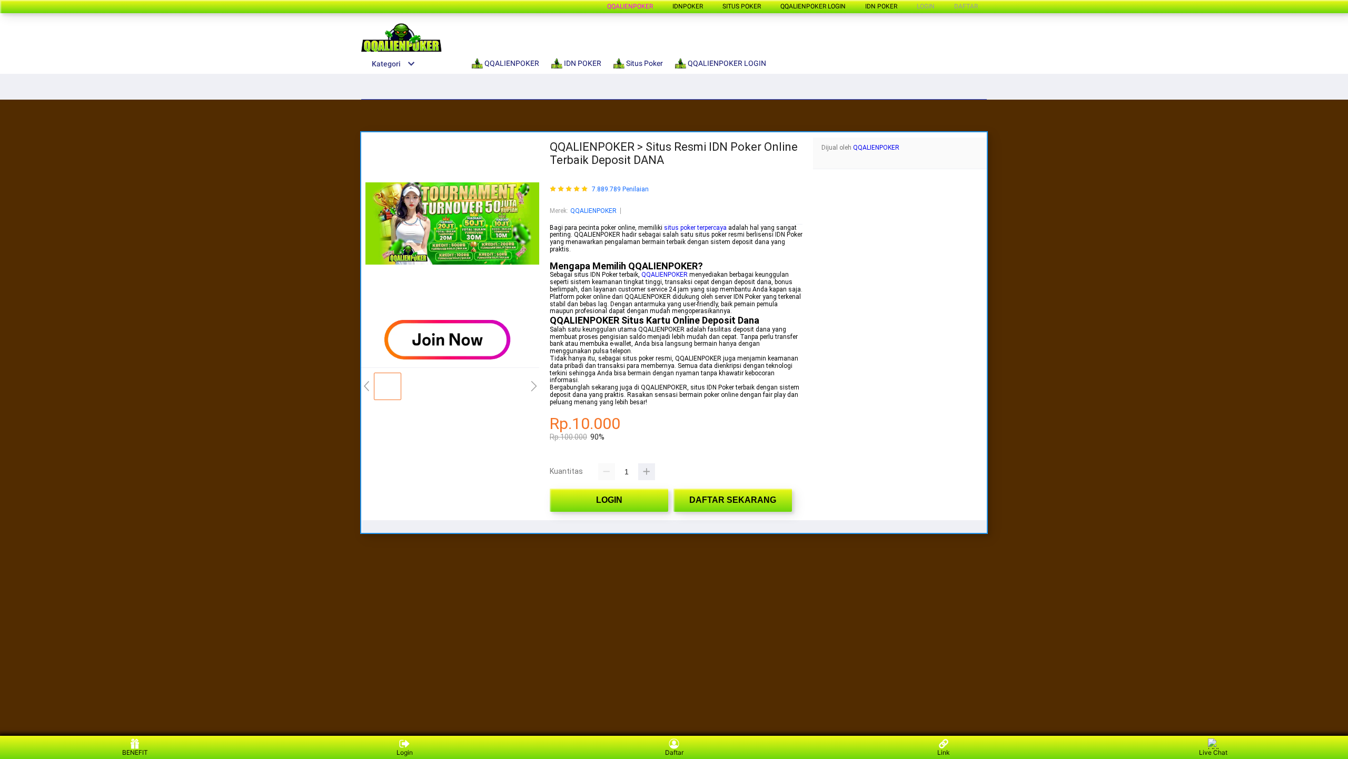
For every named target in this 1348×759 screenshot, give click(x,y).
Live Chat (1213, 752)
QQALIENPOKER (630, 6)
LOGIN (926, 6)
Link (943, 752)
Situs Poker (741, 6)
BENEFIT (135, 752)
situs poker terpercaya (695, 227)
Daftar (674, 752)
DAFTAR (966, 6)
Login (405, 752)
